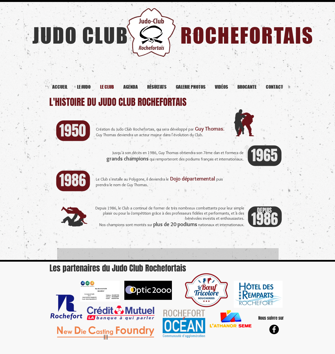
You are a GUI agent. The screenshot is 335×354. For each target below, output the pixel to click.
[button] (168, 254)
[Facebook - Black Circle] (274, 329)
